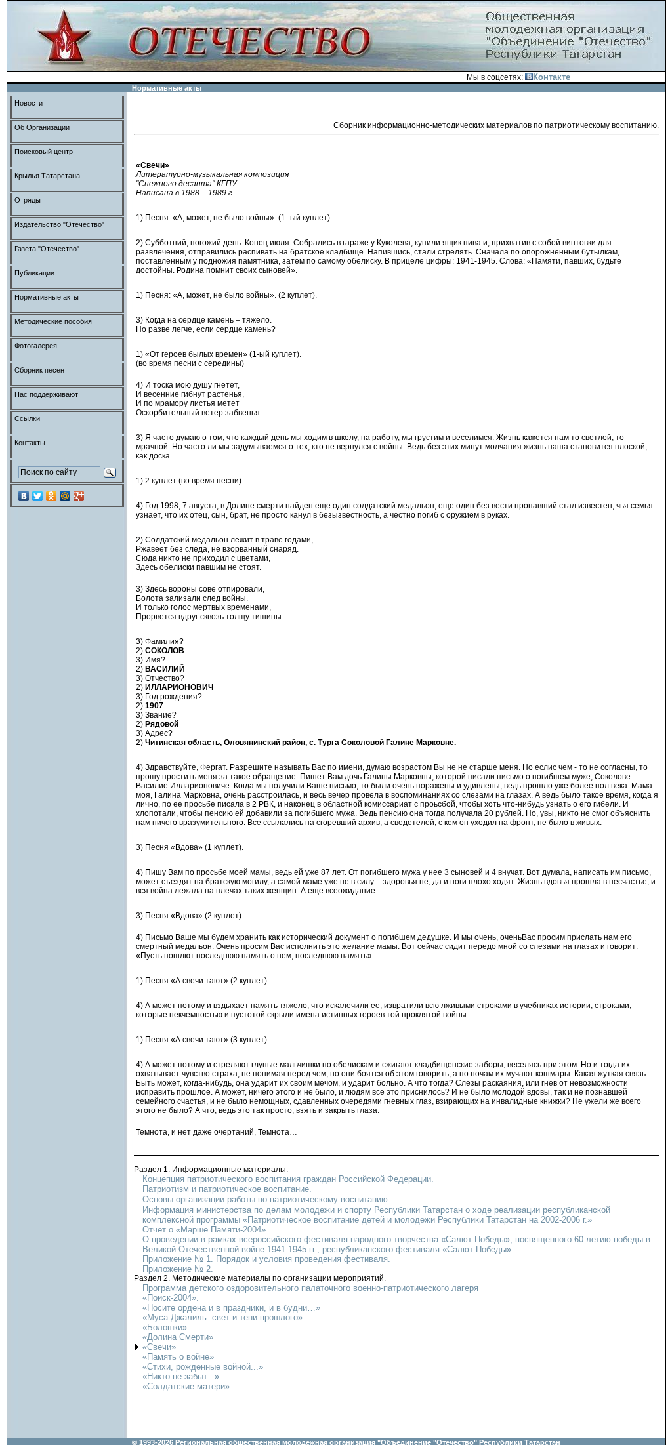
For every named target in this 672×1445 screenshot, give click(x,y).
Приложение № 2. (177, 1269)
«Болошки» (164, 1327)
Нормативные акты (46, 297)
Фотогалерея (35, 346)
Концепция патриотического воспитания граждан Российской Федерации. (288, 1179)
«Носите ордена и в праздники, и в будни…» (231, 1308)
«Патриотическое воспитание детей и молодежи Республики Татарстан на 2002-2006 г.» (417, 1220)
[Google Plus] (79, 495)
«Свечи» (159, 1347)
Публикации (34, 273)
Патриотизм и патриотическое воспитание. (227, 1189)
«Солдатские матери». (187, 1386)
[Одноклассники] (51, 495)
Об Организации (42, 127)
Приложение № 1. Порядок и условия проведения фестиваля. (266, 1259)
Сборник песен (39, 370)
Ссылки (27, 418)
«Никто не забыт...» (180, 1376)
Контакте (551, 77)
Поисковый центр (43, 151)
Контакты (29, 443)
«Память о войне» (178, 1357)
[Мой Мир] (65, 495)
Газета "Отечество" (46, 249)
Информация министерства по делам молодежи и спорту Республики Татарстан (303, 1210)
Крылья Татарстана (47, 176)
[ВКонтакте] (24, 495)
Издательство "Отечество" (59, 224)
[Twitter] (38, 495)
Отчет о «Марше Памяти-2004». (205, 1229)
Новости (28, 103)
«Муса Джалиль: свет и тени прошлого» (222, 1317)
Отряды (27, 200)
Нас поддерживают (46, 394)
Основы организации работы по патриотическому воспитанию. (266, 1199)
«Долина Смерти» (177, 1337)
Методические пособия (53, 321)
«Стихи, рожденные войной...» (202, 1367)
